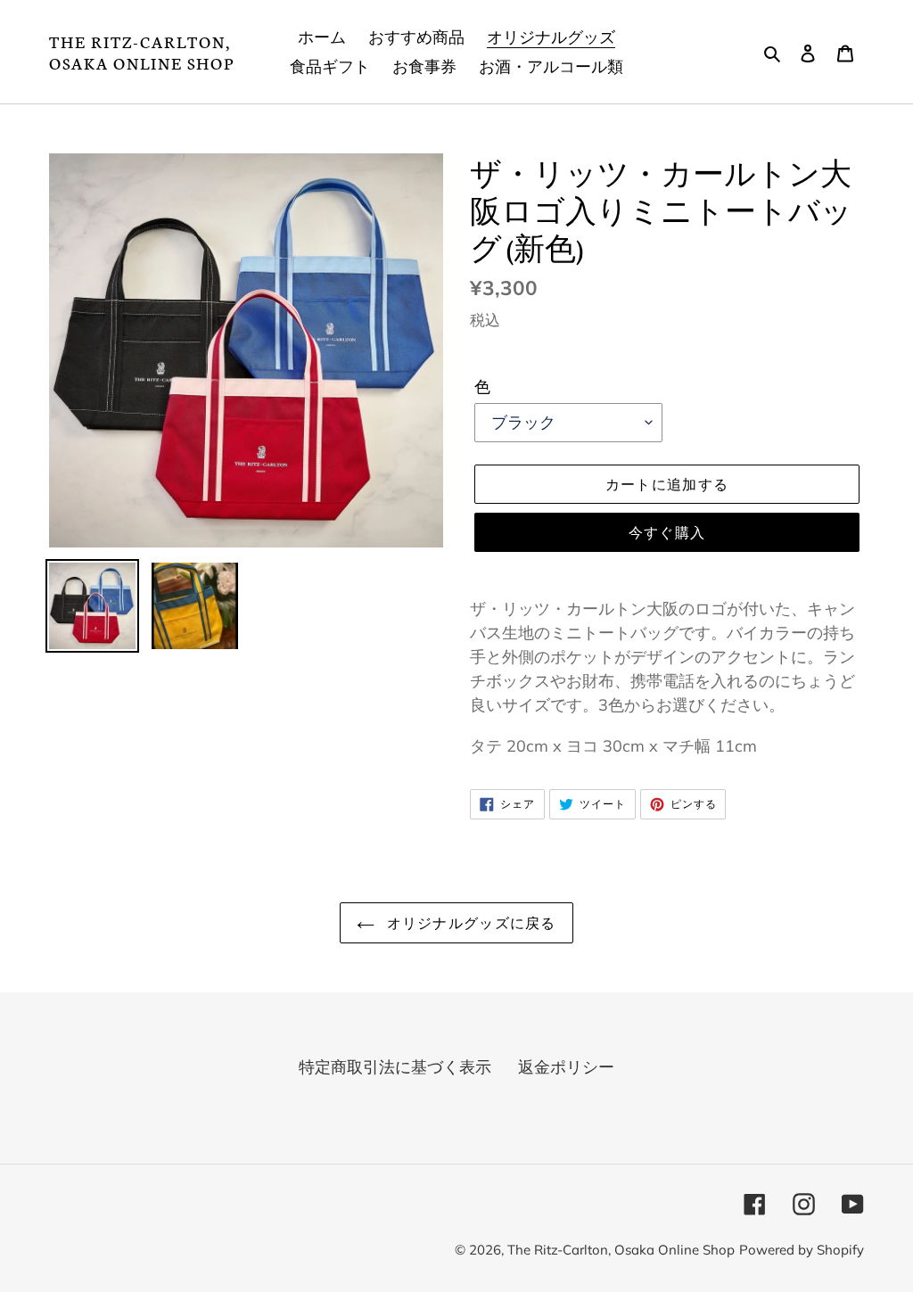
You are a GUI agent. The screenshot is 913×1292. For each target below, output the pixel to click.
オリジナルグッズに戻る (469, 923)
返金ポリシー (566, 1067)
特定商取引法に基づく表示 (395, 1067)
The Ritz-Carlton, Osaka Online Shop (141, 51)
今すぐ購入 (667, 532)
